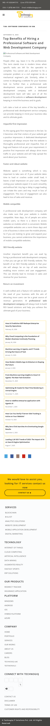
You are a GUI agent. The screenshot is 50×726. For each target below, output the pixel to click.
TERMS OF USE (10, 705)
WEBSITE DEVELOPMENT (15, 525)
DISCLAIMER (9, 701)
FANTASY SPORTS (11, 569)
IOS (5, 609)
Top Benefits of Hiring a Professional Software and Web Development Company (25, 43)
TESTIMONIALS (10, 666)
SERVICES (8, 640)
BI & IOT (8, 517)
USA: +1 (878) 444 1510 (11, 7)
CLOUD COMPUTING (13, 552)
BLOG (6, 657)
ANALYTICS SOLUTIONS (15, 521)
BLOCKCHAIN (10, 512)
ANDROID (8, 605)
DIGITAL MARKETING (14, 534)
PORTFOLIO (9, 636)
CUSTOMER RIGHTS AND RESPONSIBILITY (22, 709)
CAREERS (8, 653)
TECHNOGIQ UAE (11, 661)
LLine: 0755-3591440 (28, 2)
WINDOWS (8, 601)
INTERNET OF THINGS (13, 547)
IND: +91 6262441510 (10, 2)
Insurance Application (15, 591)
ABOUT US (8, 649)
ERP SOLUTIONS (11, 573)
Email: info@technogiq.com (31, 7)
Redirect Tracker (12, 587)
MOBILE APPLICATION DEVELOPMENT (21, 529)
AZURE (7, 618)
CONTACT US (10, 696)
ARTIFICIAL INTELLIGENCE (15, 556)
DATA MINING (10, 560)
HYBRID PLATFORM (12, 614)
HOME (7, 632)
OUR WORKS (9, 644)
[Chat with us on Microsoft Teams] (6, 689)
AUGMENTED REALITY (13, 564)
